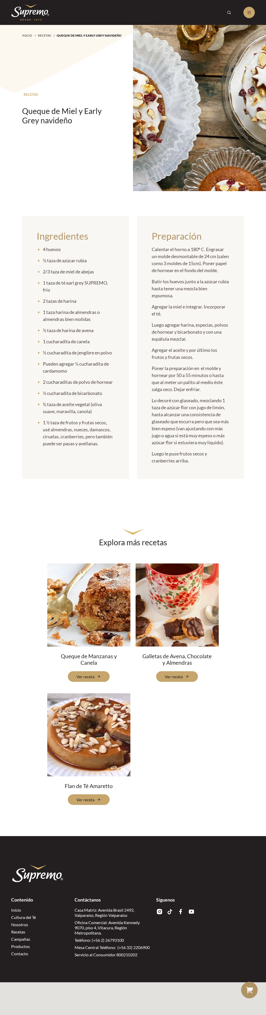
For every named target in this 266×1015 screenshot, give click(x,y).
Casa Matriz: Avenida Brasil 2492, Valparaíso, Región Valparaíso (104, 913)
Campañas (20, 939)
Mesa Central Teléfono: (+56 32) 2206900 (112, 947)
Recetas (44, 35)
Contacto (19, 953)
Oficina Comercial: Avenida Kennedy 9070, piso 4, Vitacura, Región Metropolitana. (107, 927)
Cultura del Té (23, 917)
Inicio (27, 35)
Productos (20, 946)
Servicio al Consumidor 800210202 (106, 954)
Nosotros (19, 924)
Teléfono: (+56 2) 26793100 (99, 940)
